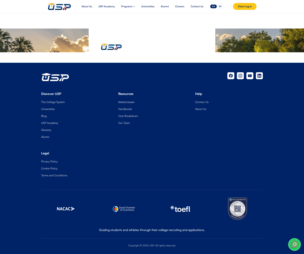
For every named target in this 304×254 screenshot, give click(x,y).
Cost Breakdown (128, 116)
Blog (44, 116)
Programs (128, 6)
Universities (147, 6)
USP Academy (106, 6)
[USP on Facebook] (230, 75)
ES (220, 6)
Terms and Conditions (54, 175)
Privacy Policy (49, 161)
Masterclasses (126, 102)
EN (213, 6)
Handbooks (125, 109)
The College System (53, 102)
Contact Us (197, 6)
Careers (179, 6)
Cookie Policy (49, 168)
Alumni (165, 6)
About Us (87, 6)
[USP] (59, 6)
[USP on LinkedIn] (259, 75)
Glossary (46, 130)
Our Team (124, 123)
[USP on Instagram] (240, 75)
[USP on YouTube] (249, 75)
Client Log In (245, 6)
